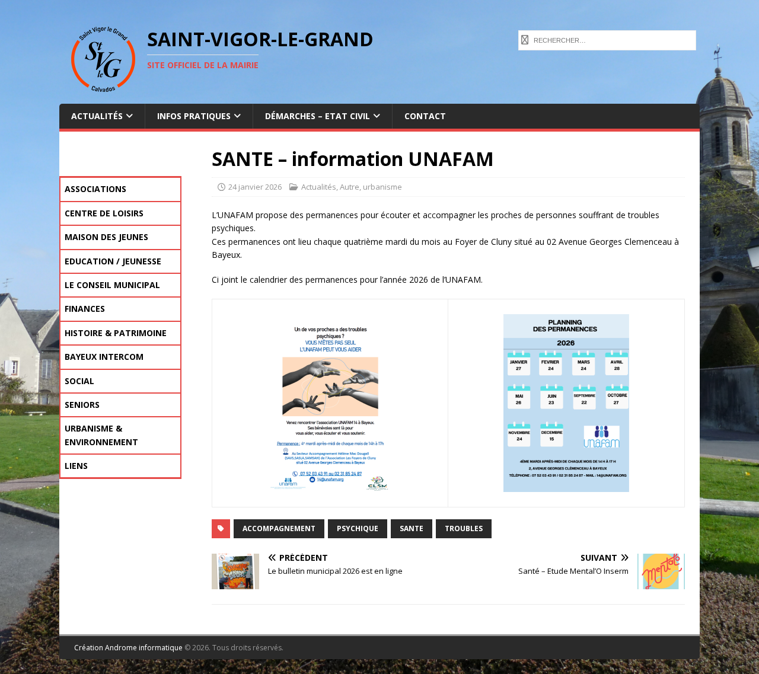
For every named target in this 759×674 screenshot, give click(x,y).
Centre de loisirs (104, 213)
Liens (76, 465)
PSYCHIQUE (357, 528)
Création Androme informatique (128, 648)
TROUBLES (464, 528)
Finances (85, 308)
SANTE (411, 528)
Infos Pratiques (194, 116)
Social (79, 380)
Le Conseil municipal (112, 284)
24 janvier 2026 (255, 186)
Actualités (97, 116)
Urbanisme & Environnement (101, 435)
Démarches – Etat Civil (317, 116)
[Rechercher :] (607, 39)
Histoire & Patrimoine (116, 332)
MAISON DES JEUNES (106, 236)
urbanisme (382, 186)
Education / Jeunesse (113, 261)
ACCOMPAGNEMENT (279, 528)
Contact (425, 116)
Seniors (82, 404)
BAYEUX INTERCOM (104, 356)
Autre (349, 186)
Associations (95, 188)
